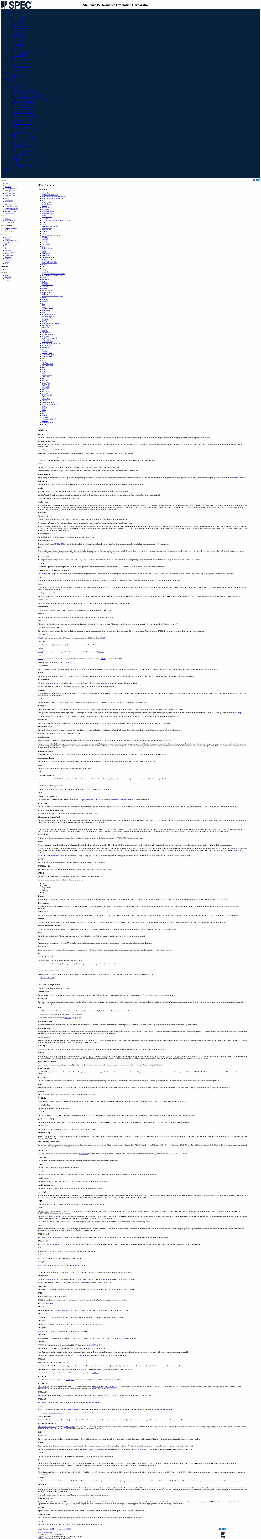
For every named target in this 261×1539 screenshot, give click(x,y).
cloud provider (46, 230)
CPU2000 (45, 237)
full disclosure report (48, 257)
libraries (44, 288)
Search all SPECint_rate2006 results (24, 105)
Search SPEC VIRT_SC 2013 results (25, 166)
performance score (48, 316)
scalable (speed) (47, 353)
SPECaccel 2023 (18, 39)
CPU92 (44, 241)
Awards (7, 253)
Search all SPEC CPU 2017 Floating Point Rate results (30, 98)
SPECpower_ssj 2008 (20, 63)
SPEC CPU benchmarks (51, 855)
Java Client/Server (15, 48)
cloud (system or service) (50, 226)
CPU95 (44, 242)
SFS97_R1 (45, 371)
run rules (45, 351)
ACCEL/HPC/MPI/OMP (11, 210)
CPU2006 (45, 239)
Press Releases (9, 255)
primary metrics (47, 325)
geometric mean (47, 259)
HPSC (44, 268)
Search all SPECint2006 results (23, 103)
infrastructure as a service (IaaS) (52, 275)
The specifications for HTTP (88, 800)
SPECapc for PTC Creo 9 (21, 155)
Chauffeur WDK (14, 74)
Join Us (7, 173)
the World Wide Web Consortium (119, 800)
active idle (45, 193)
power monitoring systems (50, 323)
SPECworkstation (14, 160)
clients (44, 224)
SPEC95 (45, 380)
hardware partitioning (49, 261)
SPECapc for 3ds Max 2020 (22, 151)
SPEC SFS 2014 (47, 366)
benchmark (45, 209)
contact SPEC (234, 478)
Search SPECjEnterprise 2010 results (25, 129)
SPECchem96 (46, 382)
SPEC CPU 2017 (18, 21)
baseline (44, 206)
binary (44, 215)
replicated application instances (52, 343)
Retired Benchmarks (15, 70)
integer (44, 281)
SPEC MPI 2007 (18, 45)
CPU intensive (46, 244)
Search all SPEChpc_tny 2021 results (25, 114)
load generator (46, 292)
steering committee (48, 402)
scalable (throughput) (48, 354)
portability (45, 320)
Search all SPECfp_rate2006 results (24, 109)
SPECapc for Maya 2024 (21, 153)
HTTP (44, 270)
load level (45, 294)
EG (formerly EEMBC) (11, 240)
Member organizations (11, 252)
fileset (44, 252)
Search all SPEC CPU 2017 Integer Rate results (28, 94)
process (44, 329)
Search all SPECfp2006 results (23, 107)
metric (44, 298)
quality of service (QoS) (49, 338)
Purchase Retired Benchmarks (9, 230)
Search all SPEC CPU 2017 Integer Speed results (29, 92)
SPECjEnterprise (47, 285)
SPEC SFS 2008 (47, 364)
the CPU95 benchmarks (62, 1310)
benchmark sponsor (48, 213)
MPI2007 (12, 135)
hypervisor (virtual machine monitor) (53, 274)
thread (44, 411)
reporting (165, 1409)
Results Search (9, 201)
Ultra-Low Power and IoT (21, 26)
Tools (6, 72)
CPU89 (88, 1310)
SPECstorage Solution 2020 (22, 59)
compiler (45, 231)
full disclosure (83, 1154)
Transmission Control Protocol (95, 1449)
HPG (6, 244)
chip (43, 222)
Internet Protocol (143, 1449)
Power (11, 61)
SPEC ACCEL (18, 41)
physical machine (47, 318)
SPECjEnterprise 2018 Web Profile (24, 52)
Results (7, 80)
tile (43, 413)
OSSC (44, 307)
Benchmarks (9, 13)
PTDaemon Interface (10, 220)
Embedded (12, 24)
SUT (43, 406)
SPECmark (45, 388)
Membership (8, 250)
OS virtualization (47, 309)
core (43, 233)
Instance (44, 277)
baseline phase (46, 207)
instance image (46, 279)
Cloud (11, 15)
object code (45, 301)
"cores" (178, 580)
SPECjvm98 (46, 386)
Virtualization (13, 65)
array (43, 200)
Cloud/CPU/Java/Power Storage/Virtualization (11, 207)
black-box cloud (47, 217)
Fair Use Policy (9, 258)
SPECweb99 (46, 399)
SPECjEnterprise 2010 (20, 54)
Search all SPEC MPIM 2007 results (25, 140)
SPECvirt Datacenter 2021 (21, 67)
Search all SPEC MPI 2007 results (24, 137)
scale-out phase (47, 356)
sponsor (44, 400)
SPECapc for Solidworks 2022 (23, 157)
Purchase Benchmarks (11, 228)
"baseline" (68, 1018)
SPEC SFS (99, 876)
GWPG (7, 242)
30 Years (7, 239)
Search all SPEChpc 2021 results (23, 113)
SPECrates (95, 1373)
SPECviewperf (14, 159)
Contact (7, 170)
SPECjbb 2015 (18, 50)
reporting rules (46, 345)
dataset (44, 246)
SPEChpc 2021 (18, 43)
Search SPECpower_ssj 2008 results (24, 146)
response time (46, 347)
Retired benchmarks (15, 168)
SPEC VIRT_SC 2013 (20, 69)
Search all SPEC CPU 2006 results (24, 102)
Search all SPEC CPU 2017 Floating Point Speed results (31, 96)
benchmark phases (48, 211)
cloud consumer (47, 228)
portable (44, 321)
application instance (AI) (50, 195)
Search (7, 175)
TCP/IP (44, 408)
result (43, 349)
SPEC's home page (47, 1303)
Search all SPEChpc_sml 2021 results (25, 116)
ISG (6, 245)
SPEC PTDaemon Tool (16, 76)
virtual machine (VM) (49, 419)
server (44, 362)
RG (6, 249)
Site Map (7, 275)
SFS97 (44, 369)
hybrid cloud (46, 272)
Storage (11, 58)
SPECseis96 (46, 393)
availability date (47, 204)
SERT (44, 360)
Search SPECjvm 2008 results (22, 133)
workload (45, 424)
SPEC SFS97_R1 (79, 960)
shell (43, 373)
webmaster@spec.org (45, 1532)
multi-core (45, 299)
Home (7, 12)
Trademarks (8, 257)
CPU (10, 19)
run (158, 1409)
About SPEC (8, 237)
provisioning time (47, 334)
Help (6, 177)
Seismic (92, 1324)
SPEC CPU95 (96, 1345)
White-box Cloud (47, 422)
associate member (47, 202)
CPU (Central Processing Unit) (52, 235)
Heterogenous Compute (20, 28)
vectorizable (46, 417)
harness (44, 264)
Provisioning (46, 332)
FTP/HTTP (8, 269)
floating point (46, 253)
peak (43, 312)
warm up (45, 421)
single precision (47, 375)
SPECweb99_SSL (111, 1387)
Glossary (7, 280)
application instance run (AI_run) (52, 198)
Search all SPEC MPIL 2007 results (24, 138)
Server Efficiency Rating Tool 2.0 (51, 1216)
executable (45, 250)
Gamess (100, 1324)
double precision (47, 248)
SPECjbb (45, 283)
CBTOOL (45, 219)
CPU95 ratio (122, 1338)
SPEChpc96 (46, 384)
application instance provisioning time (54, 196)
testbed (44, 410)
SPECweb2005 (47, 395)
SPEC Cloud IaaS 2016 (16, 87)
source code (46, 377)
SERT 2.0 (166, 573)
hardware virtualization (49, 263)
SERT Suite (13, 78)
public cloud (46, 336)
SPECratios (78, 1355)
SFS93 (44, 367)
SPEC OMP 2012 (19, 46)
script (43, 358)
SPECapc (12, 149)
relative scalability (47, 342)
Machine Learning (10, 195)
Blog (6, 171)
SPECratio (45, 391)
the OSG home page (47, 978)
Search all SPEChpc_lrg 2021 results (25, 120)
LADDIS (45, 287)
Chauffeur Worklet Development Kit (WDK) (56, 220)
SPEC (44, 378)
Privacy (59, 1529)
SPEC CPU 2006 (18, 23)
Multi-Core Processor (20, 32)
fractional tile (46, 255)
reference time (46, 340)
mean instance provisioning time (52, 296)
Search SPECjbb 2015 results (22, 124)
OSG (6, 247)
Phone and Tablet (18, 34)
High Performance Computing (10, 191)
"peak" (68, 498)
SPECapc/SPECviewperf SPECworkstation (11, 212)
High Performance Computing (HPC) (21, 37)
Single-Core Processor (20, 30)
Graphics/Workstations (16, 35)
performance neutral (48, 314)
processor (45, 331)
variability (45, 415)
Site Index (8, 278)
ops (43, 303)
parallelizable (46, 310)
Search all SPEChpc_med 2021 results (25, 118)
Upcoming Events (10, 260)
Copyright (41, 1536)
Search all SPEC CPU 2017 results (24, 91)
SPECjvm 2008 (18, 56)
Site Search (8, 277)
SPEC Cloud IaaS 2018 (20, 17)
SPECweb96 (46, 397)
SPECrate (45, 389)
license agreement (47, 290)
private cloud (46, 327)
